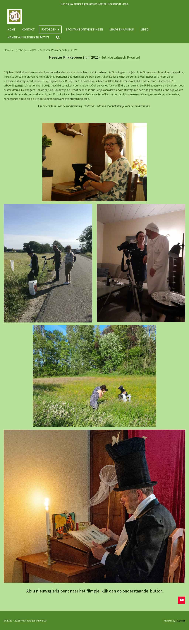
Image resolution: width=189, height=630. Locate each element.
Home (7, 50)
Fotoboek (20, 50)
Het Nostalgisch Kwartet (120, 57)
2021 (33, 50)
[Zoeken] (58, 37)
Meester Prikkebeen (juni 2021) (59, 50)
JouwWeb (180, 620)
